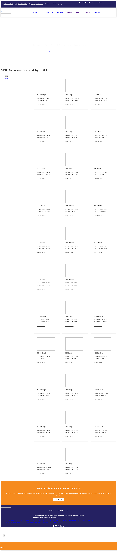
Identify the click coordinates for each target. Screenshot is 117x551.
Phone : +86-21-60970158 (12, 522)
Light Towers (60, 12)
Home (48, 51)
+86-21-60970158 (8, 4)
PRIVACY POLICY (87, 520)
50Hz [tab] (6, 76)
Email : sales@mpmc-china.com (31, 522)
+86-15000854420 (22, 4)
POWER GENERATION (27, 520)
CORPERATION (74, 520)
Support (78, 12)
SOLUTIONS (54, 520)
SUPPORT (64, 520)
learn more (41, 104)
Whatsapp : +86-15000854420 (51, 522)
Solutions (69, 12)
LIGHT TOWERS (42, 520)
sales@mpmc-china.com (37, 4)
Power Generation (36, 12)
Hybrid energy (49, 12)
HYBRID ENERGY (11, 520)
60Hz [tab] (6, 78)
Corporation (87, 12)
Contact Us (97, 12)
